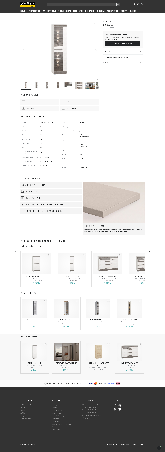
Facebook (116, 405)
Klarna (53, 427)
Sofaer (22, 407)
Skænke (23, 410)
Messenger (88, 418)
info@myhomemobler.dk (93, 415)
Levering (54, 405)
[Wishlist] (138, 4)
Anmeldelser (55, 421)
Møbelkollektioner (38, 16)
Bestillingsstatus (57, 410)
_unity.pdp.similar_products (122, 43)
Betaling (54, 407)
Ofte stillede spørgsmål (59, 416)
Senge (22, 416)
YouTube (120, 405)
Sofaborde (23, 413)
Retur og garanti (56, 413)
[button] (134, 4)
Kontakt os (55, 419)
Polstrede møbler (26, 405)
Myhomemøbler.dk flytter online (61, 424)
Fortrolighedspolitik (113, 444)
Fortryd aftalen (56, 430)
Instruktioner (83, 167)
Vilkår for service (126, 444)
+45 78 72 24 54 (90, 410)
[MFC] (83, 145)
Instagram (116, 409)
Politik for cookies (139, 444)
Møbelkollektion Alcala (51, 16)
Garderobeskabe (26, 419)
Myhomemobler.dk (26, 16)
